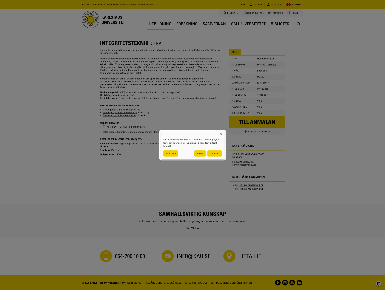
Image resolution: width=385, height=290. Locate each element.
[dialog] (192, 145)
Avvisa (200, 153)
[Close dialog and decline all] (221, 133)
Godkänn (214, 153)
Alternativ (171, 153)
